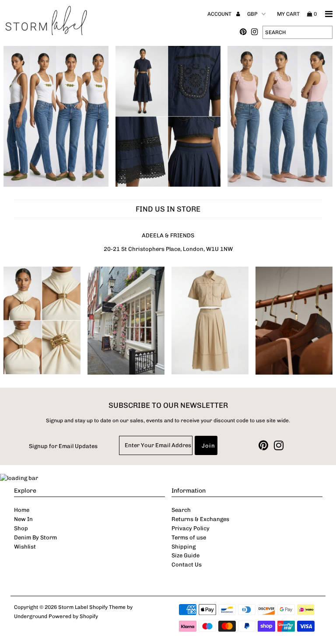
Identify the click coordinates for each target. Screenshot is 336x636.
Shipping (184, 546)
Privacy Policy (191, 528)
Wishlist (25, 546)
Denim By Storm (35, 537)
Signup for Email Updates (63, 446)
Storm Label (73, 607)
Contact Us (187, 564)
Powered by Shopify (73, 616)
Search (181, 510)
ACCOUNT (220, 14)
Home (21, 510)
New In (23, 519)
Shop (21, 528)
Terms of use (189, 537)
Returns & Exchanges (200, 519)
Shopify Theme (107, 607)
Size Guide (186, 555)
